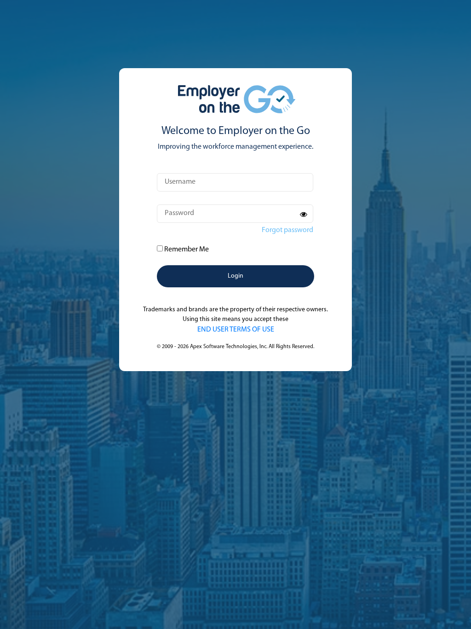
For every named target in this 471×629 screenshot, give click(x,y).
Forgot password (287, 230)
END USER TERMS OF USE (235, 329)
